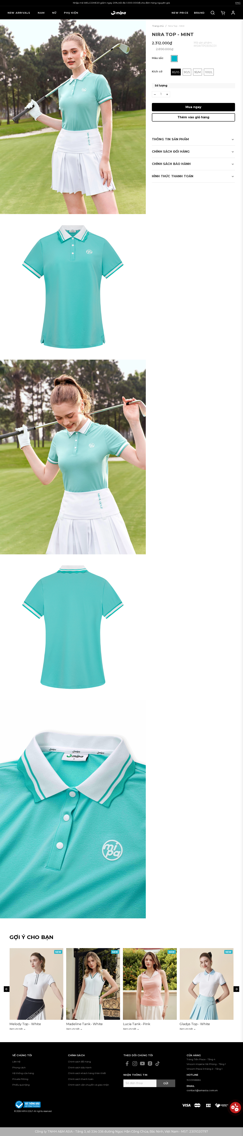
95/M (197, 72)
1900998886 (194, 1080)
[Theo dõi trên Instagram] (135, 1063)
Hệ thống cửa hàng (23, 1073)
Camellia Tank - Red (196, 1024)
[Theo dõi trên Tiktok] (157, 1063)
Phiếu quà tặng (21, 1084)
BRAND (199, 12)
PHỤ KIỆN (71, 12)
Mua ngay (193, 107)
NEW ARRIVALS (19, 12)
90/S (187, 72)
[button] (193, 139)
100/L (209, 72)
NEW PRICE (180, 12)
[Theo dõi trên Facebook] (127, 1063)
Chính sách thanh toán (80, 1079)
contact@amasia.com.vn (202, 1090)
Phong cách (19, 1067)
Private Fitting (20, 1079)
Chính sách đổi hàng (79, 1061)
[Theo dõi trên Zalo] (150, 1063)
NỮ (54, 12)
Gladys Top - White (81, 1024)
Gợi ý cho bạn (31, 937)
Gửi (165, 1083)
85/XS (176, 72)
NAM (41, 12)
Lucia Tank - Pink (23, 1024)
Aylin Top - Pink (135, 1024)
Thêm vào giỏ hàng (193, 117)
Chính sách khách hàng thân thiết (87, 1073)
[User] (233, 12)
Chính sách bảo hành (80, 1067)
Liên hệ (16, 1061)
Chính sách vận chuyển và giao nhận (88, 1084)
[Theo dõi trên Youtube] (142, 1063)
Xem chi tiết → (17, 1028)
